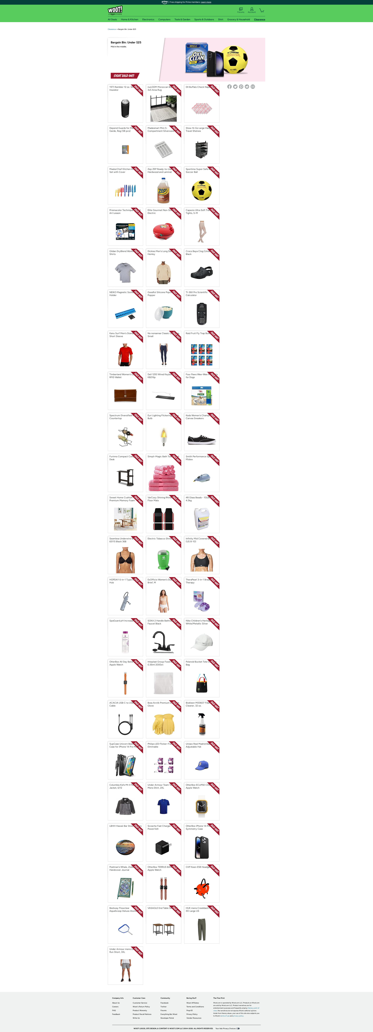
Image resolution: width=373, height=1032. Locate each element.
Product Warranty (140, 1010)
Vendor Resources (193, 1018)
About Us (116, 1003)
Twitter (164, 1007)
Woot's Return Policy (141, 1007)
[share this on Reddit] (247, 86)
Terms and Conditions (195, 1007)
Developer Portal (167, 1018)
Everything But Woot (169, 1014)
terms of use (225, 1016)
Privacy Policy (191, 1014)
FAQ (114, 1010)
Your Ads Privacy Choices (225, 1028)
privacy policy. (238, 1016)
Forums (240, 12)
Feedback (116, 1014)
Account (252, 12)
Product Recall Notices (142, 1014)
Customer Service (140, 1003)
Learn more (206, 2)
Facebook (164, 1003)
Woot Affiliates (192, 1003)
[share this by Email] (253, 86)
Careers (115, 1007)
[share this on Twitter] (235, 86)
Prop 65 (189, 1010)
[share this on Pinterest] (241, 86)
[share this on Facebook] (229, 86)
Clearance (112, 29)
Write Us (136, 1018)
